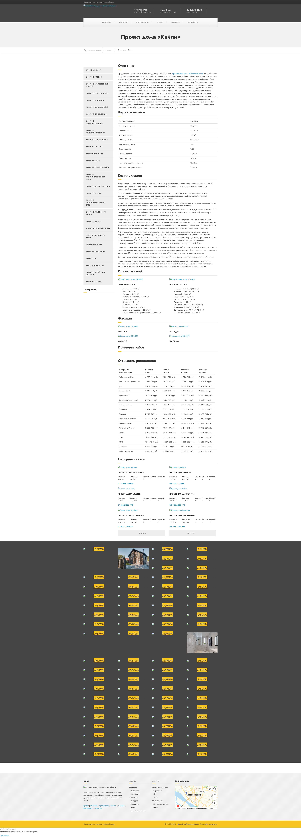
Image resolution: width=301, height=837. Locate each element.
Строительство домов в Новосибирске (98, 824)
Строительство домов (92, 50)
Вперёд (191, 533)
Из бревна (135, 804)
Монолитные (157, 800)
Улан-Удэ (98, 808)
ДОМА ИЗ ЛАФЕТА (94, 221)
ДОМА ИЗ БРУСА (93, 160)
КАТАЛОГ (123, 22)
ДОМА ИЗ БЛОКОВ (94, 77)
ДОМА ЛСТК (91, 258)
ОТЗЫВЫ (175, 22)
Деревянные (134, 797)
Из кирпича (135, 794)
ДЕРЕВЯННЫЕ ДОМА (94, 153)
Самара (121, 805)
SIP (154, 794)
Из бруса (134, 800)
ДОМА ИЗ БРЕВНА (93, 193)
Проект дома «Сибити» (181, 494)
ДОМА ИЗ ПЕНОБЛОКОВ (96, 114)
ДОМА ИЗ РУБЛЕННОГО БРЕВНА (96, 213)
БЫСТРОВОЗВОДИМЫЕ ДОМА (95, 236)
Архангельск (104, 805)
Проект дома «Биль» (180, 472)
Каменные (133, 787)
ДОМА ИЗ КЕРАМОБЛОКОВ (97, 93)
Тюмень (114, 805)
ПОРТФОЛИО (142, 22)
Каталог (109, 50)
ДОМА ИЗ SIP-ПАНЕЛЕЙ (95, 251)
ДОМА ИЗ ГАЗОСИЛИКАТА (97, 107)
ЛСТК (155, 797)
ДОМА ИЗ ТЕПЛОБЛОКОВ (97, 140)
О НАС (160, 22)
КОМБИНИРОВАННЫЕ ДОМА (98, 228)
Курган (86, 805)
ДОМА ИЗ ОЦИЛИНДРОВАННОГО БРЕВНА (96, 202)
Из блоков (135, 790)
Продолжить (5, 835)
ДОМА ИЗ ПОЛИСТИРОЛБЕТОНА (95, 131)
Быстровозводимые (160, 787)
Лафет (133, 807)
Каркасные (157, 790)
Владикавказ (88, 808)
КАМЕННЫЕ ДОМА (93, 70)
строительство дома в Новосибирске (187, 73)
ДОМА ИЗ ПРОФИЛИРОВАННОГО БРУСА (95, 177)
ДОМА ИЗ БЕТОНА (93, 282)
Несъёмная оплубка (161, 804)
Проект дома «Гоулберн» (131, 515)
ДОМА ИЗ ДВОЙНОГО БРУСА (98, 186)
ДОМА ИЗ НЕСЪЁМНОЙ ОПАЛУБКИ (95, 273)
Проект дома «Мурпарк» (131, 472)
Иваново (93, 805)
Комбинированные (138, 811)
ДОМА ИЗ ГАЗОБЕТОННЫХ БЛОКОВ (97, 85)
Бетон (155, 807)
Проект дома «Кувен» (129, 494)
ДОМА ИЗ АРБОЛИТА (95, 100)
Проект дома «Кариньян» (182, 515)
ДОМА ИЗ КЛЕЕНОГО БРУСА (97, 167)
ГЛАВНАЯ (106, 22)
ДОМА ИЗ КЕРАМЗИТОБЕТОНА (94, 122)
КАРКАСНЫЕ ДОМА (94, 244)
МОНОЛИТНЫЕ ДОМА (95, 265)
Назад (142, 533)
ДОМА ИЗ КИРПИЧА (94, 147)
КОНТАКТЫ (193, 22)
